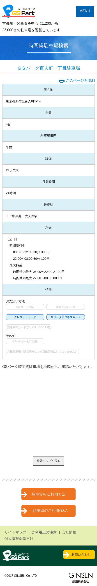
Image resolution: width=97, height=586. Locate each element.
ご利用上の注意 (44, 532)
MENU (84, 11)
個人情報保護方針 (19, 539)
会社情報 (69, 532)
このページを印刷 (80, 80)
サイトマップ (15, 532)
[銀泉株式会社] (80, 578)
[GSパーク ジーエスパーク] (18, 15)
